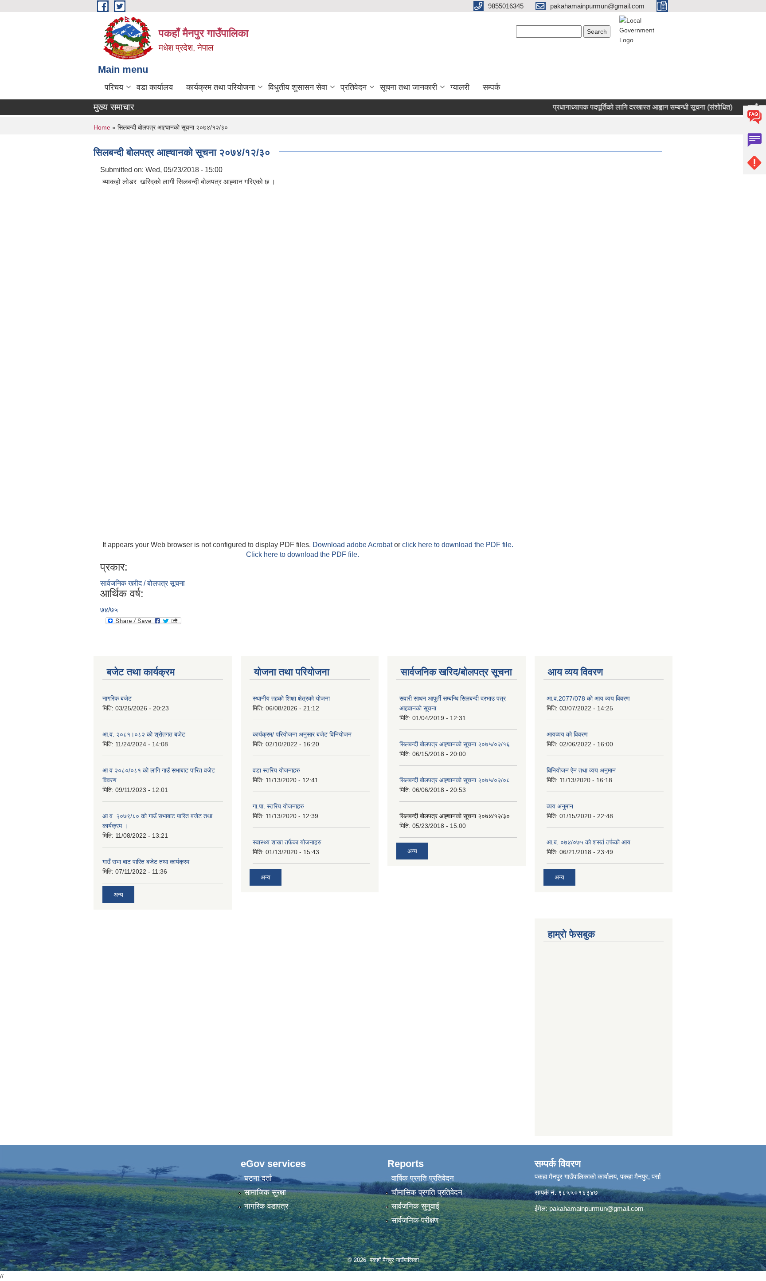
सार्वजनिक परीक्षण (414, 1220)
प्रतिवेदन (353, 87)
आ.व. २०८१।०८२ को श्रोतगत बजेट (143, 734)
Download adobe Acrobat (353, 544)
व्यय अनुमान (560, 806)
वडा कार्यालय (155, 87)
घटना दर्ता (258, 1178)
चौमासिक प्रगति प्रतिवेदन (426, 1192)
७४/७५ (109, 610)
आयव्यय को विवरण (567, 734)
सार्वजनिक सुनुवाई (415, 1206)
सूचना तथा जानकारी (408, 87)
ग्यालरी (459, 87)
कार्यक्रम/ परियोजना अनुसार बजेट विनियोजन (302, 734)
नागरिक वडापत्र (266, 1206)
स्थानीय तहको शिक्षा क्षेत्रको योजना (291, 698)
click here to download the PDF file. (457, 544)
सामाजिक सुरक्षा (265, 1192)
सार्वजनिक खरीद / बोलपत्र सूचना (142, 583)
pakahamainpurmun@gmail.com (596, 1208)
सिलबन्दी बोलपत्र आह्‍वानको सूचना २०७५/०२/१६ (454, 744)
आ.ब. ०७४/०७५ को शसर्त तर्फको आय (588, 842)
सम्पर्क (491, 87)
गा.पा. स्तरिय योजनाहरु (278, 806)
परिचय (114, 87)
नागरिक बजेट (117, 698)
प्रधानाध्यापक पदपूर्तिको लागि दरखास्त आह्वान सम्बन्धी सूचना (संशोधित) (627, 107)
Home (102, 127)
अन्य (118, 894)
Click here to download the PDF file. (302, 554)
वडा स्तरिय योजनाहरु (276, 770)
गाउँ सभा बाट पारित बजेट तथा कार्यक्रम (145, 861)
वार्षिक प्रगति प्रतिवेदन (422, 1178)
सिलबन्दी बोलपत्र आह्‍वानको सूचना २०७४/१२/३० (454, 816)
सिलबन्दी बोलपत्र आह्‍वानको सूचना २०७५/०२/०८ (454, 780)
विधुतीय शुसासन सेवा (297, 87)
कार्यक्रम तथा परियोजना (220, 87)
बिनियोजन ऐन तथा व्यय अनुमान (581, 770)
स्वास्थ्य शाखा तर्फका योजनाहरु (287, 842)
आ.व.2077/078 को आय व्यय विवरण (588, 698)
